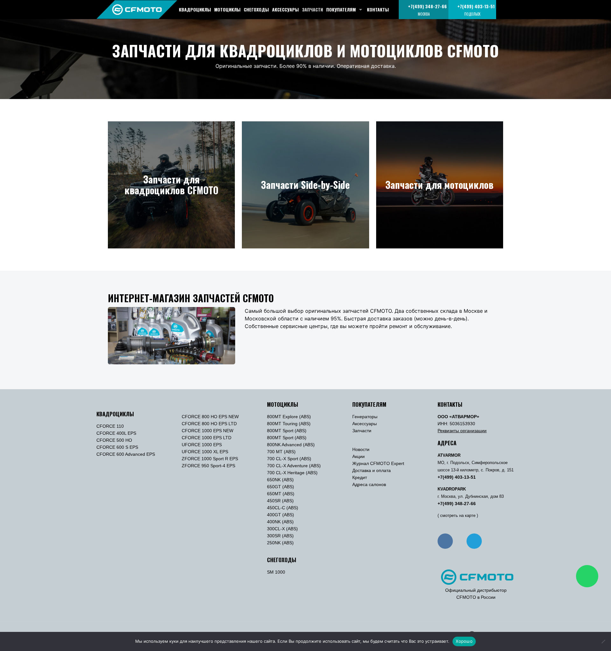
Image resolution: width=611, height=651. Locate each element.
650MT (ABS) (280, 493)
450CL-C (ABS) (282, 507)
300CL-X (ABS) (282, 528)
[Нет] (603, 641)
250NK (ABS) (280, 542)
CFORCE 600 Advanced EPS (125, 454)
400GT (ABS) (280, 514)
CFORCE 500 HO (114, 440)
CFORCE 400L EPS (116, 433)
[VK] (445, 541)
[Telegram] (474, 541)
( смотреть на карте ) (458, 515)
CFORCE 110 (110, 426)
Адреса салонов (369, 484)
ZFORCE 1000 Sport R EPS (210, 458)
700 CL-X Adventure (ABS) (294, 465)
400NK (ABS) (280, 521)
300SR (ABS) (280, 535)
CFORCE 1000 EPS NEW (207, 430)
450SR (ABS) (280, 500)
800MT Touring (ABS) (289, 423)
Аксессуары (364, 423)
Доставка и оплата (371, 470)
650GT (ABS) (280, 486)
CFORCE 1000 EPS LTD (206, 437)
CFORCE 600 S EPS (117, 447)
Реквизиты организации (462, 430)
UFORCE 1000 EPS (202, 444)
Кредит (359, 477)
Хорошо (464, 641)
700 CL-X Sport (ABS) (289, 458)
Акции (358, 456)
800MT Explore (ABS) (289, 416)
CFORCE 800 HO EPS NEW (210, 416)
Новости (360, 449)
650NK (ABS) (280, 479)
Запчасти (361, 430)
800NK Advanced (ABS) (291, 444)
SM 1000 (276, 572)
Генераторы (364, 416)
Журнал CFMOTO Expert (378, 463)
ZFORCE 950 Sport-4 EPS (208, 465)
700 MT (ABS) (281, 451)
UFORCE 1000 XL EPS (205, 451)
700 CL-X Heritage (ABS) (292, 472)
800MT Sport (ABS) (286, 430)
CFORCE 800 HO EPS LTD (209, 423)
